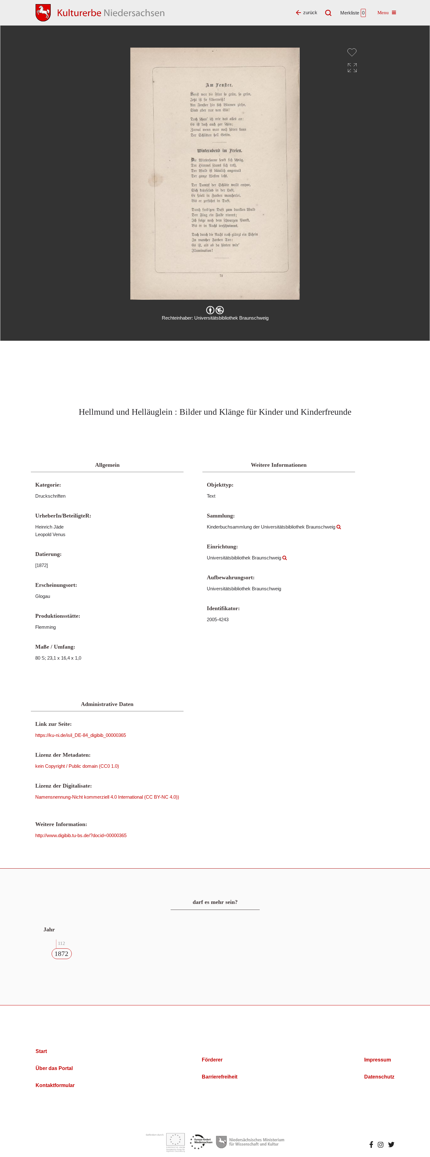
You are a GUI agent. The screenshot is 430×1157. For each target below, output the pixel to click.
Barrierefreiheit (219, 1076)
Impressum (377, 1059)
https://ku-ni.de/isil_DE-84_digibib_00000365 (80, 735)
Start (41, 1051)
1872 (61, 953)
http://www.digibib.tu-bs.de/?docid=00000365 (81, 835)
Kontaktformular (55, 1085)
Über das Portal (54, 1068)
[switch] (352, 52)
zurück (310, 12)
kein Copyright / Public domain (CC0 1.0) (77, 766)
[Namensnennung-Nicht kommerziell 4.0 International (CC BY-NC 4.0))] (215, 310)
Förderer (212, 1059)
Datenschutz (379, 1076)
